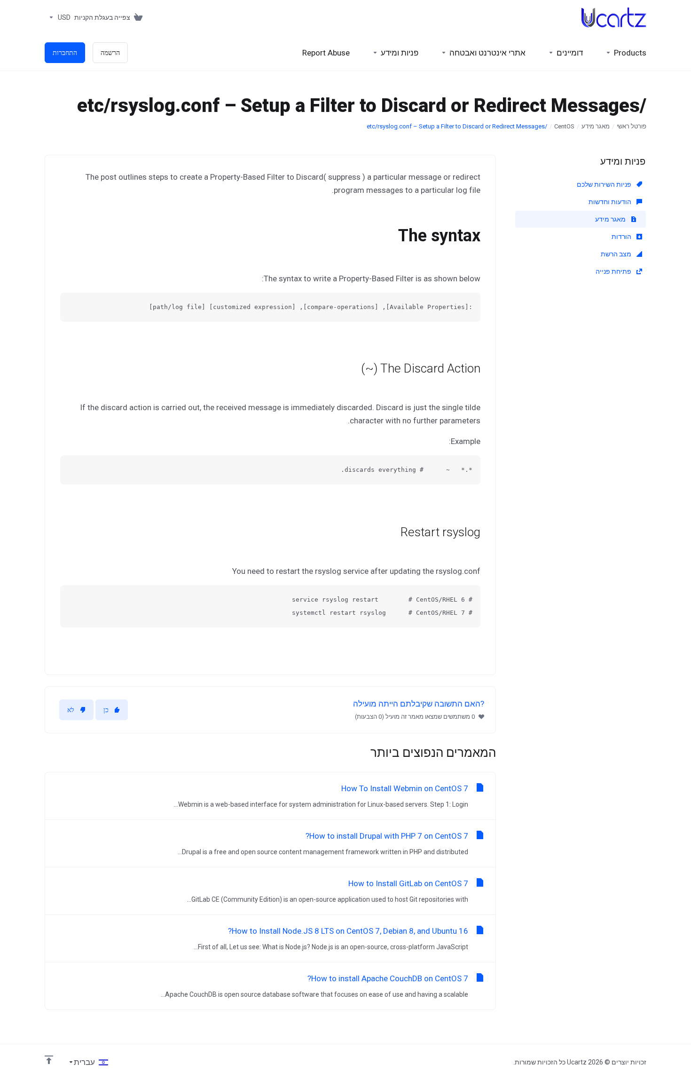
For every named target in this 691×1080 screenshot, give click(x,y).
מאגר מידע (595, 126)
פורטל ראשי (631, 126)
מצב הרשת (617, 254)
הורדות (622, 236)
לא (70, 710)
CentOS (564, 126)
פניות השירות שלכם (605, 184)
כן (106, 710)
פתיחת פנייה (614, 271)
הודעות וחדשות (611, 202)
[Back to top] (49, 1060)
